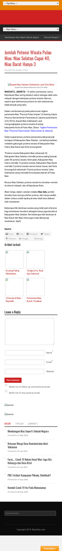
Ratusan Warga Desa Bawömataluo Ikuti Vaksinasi (28, 445)
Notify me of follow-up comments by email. (29, 387)
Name (49, 353)
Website (50, 371)
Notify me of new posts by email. (24, 393)
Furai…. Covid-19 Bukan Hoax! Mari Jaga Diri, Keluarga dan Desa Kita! (30, 461)
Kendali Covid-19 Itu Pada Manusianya (27, 488)
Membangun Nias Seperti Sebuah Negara (22, 37)
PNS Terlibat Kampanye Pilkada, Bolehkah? (29, 475)
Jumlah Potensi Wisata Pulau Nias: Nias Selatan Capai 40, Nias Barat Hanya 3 (28, 58)
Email (49, 362)
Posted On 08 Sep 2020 (18, 492)
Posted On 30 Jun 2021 (18, 451)
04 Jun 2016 (22, 70)
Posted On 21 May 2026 (18, 435)
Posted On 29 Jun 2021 (18, 467)
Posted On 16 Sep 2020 (18, 480)
